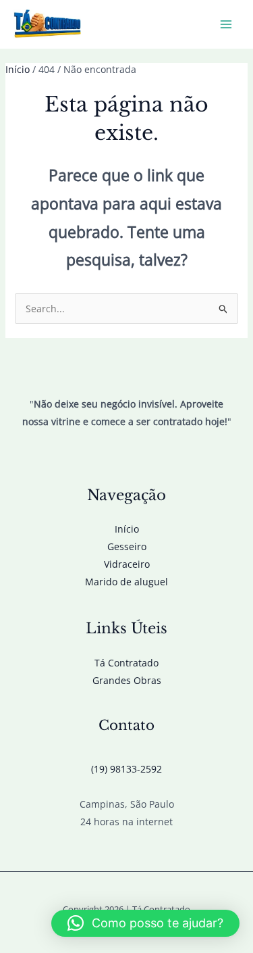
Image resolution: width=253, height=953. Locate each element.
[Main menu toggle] (226, 25)
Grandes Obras (126, 680)
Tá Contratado (126, 662)
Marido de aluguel (126, 581)
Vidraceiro (127, 564)
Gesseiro (126, 546)
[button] (145, 923)
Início (127, 528)
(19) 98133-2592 (126, 768)
